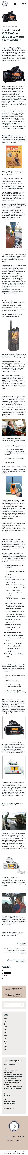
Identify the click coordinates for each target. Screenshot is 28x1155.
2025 (5, 1021)
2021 (5, 1032)
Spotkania (10, 1140)
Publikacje (21, 1136)
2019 (5, 1038)
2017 (5, 1044)
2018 (5, 1041)
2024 (5, 1024)
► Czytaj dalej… (9, 1108)
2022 (5, 1029)
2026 (5, 1018)
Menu (23, 4)
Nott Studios (21, 1153)
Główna (6, 1136)
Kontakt (18, 1140)
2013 (5, 1049)
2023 (5, 1027)
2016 (5, 1047)
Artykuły (15, 26)
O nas (13, 1136)
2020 (5, 1035)
